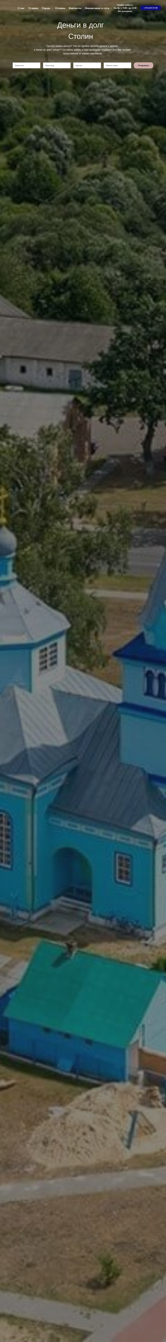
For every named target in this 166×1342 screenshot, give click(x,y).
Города (46, 8)
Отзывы (60, 8)
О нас (21, 8)
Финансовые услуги (97, 8)
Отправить (143, 65)
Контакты (75, 8)
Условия (33, 8)
